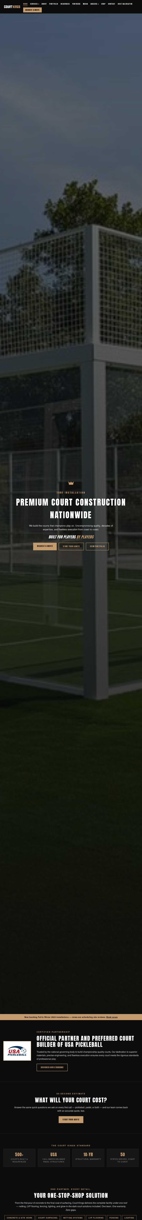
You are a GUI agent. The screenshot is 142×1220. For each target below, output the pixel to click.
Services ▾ (34, 4)
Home (25, 4)
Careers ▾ (94, 4)
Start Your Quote (71, 546)
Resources (65, 4)
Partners (76, 4)
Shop (103, 4)
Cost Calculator (125, 4)
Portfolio (53, 4)
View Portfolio (97, 546)
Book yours (112, 1017)
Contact (111, 4)
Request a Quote (32, 10)
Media (85, 4)
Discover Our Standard (52, 1067)
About (44, 4)
